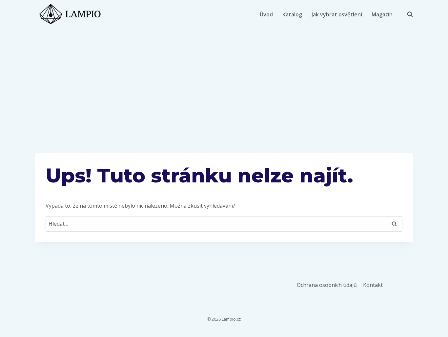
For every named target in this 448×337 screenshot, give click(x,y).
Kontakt (373, 285)
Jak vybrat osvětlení (337, 14)
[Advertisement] (224, 78)
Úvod (266, 14)
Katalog (292, 14)
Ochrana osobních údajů (327, 285)
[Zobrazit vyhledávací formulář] (406, 14)
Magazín (382, 14)
